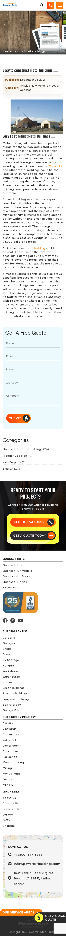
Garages (9, 643)
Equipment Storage (17, 699)
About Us (9, 797)
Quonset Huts (13, 565)
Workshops (10, 671)
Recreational (12, 773)
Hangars (9, 665)
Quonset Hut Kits (15, 582)
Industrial (9, 740)
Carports (55, 166)
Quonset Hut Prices (16, 576)
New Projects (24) (15, 462)
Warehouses (11, 676)
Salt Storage (12, 704)
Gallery (8, 814)
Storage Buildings (15, 693)
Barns (7, 654)
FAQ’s (6, 820)
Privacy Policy (12, 809)
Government (12, 745)
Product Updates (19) (17, 455)
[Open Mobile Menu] (59, 5)
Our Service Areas (19, 912)
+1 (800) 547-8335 (28, 855)
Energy (7, 779)
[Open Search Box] (41, 5)
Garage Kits (11, 710)
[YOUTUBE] (20, 620)
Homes (7, 682)
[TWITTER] (12, 620)
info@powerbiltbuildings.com (37, 864)
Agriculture (10, 751)
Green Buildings (14, 688)
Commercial (11, 734)
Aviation (8, 723)
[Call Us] (50, 5)
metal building (35, 248)
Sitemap (9, 825)
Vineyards (9, 729)
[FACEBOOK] (5, 620)
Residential (10, 756)
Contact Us (11, 803)
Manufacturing (13, 762)
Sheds (7, 648)
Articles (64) (11, 469)
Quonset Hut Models (17, 570)
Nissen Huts (11, 587)
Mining (7, 768)
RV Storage (11, 660)
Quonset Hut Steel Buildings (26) (26, 449)
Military (8, 784)
